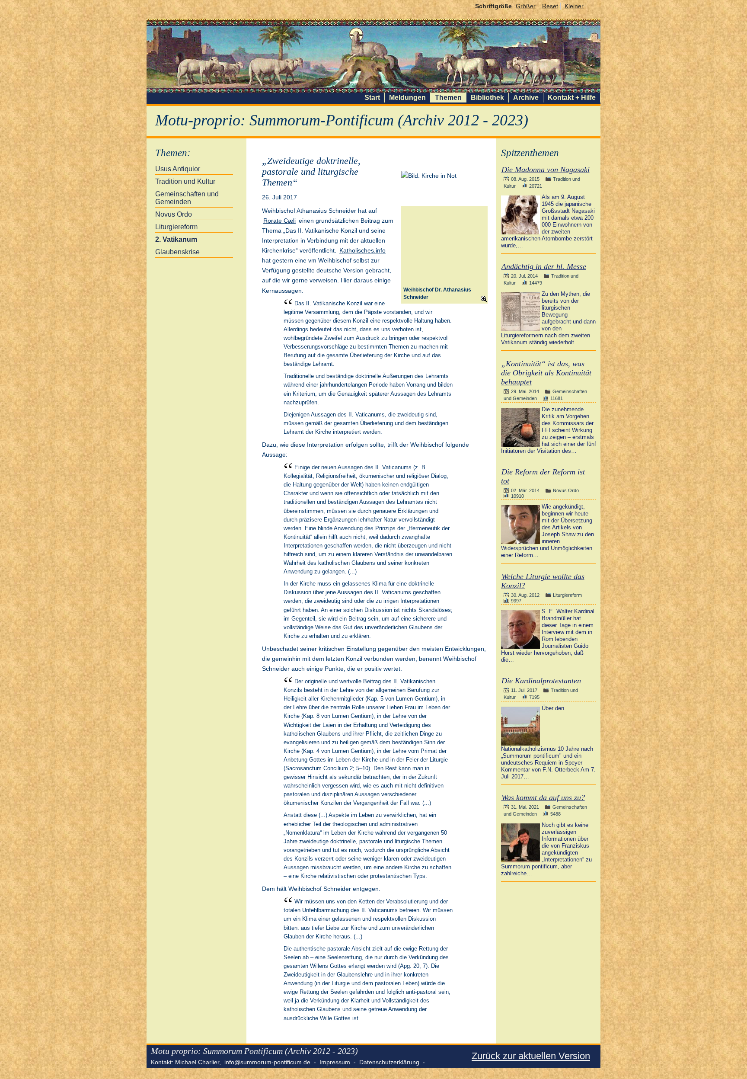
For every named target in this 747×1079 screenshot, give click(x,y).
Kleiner (574, 6)
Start (372, 97)
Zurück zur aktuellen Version (531, 1055)
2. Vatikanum (176, 239)
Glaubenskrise (177, 252)
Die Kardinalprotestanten (541, 680)
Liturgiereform (176, 227)
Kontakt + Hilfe (572, 97)
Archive (526, 97)
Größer (526, 6)
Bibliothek (487, 97)
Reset (550, 6)
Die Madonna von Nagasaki (545, 169)
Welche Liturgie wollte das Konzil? (542, 581)
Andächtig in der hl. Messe (543, 266)
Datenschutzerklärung (389, 1062)
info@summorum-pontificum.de (267, 1062)
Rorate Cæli (279, 220)
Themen (448, 97)
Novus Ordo (173, 214)
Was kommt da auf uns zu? (543, 797)
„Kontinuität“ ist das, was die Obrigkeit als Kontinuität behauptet (546, 372)
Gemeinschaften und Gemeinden (187, 197)
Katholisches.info (362, 250)
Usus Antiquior (177, 169)
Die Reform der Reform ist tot (543, 476)
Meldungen (407, 97)
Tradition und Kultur (185, 181)
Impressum (335, 1062)
